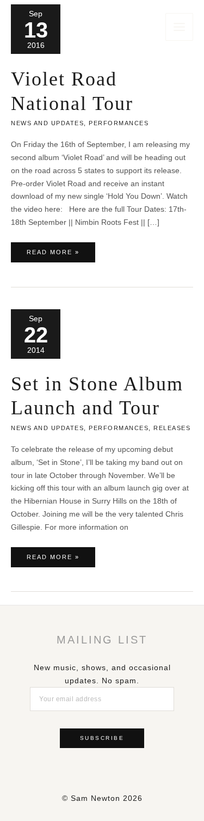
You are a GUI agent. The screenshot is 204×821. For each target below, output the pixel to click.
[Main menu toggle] (179, 27)
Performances (119, 123)
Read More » (52, 255)
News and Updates (47, 123)
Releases (171, 428)
